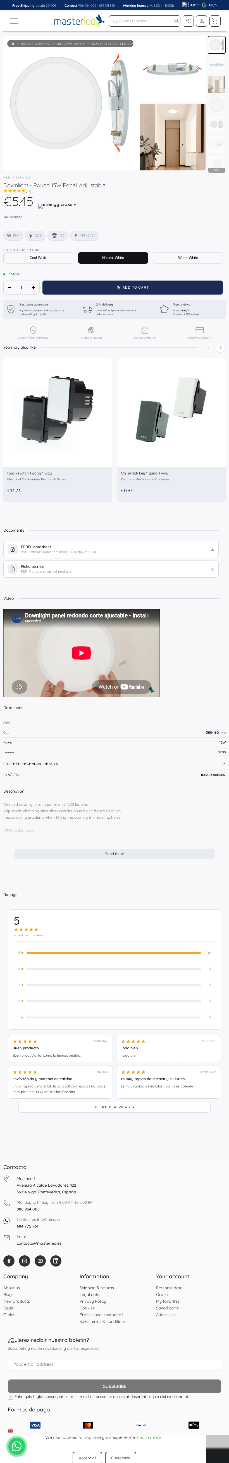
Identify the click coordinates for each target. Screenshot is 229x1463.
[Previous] (208, 347)
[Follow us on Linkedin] (55, 1261)
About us (11, 1287)
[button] (176, 21)
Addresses (166, 1314)
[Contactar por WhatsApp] (16, 1446)
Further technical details (30, 763)
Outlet (9, 1314)
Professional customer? (101, 1314)
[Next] (221, 347)
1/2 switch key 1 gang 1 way (144, 473)
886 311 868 (107, 5)
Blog (7, 1294)
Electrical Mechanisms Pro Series (145, 479)
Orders (162, 1294)
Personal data (169, 1287)
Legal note (89, 1294)
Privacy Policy (93, 1301)
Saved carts (167, 1308)
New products (16, 1301)
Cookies (87, 1308)
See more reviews (112, 1106)
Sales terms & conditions (103, 1321)
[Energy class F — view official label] (57, 208)
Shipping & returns (97, 1287)
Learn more (149, 1437)
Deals (8, 1308)
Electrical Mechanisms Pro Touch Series (36, 479)
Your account (172, 1276)
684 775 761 (27, 1226)
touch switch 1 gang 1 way (29, 473)
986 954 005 (87, 5)
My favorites (168, 1301)
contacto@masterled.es (39, 1243)
